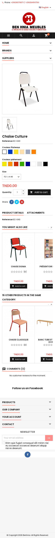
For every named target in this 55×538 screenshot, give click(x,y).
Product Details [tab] (13, 212)
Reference (7, 141)
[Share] (11, 202)
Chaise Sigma (18, 266)
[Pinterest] (22, 202)
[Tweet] (17, 202)
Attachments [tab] (35, 212)
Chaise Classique (18, 339)
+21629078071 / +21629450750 (25, 2)
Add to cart (39, 192)
